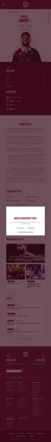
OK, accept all (20, 228)
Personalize (31, 228)
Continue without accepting (25, 232)
